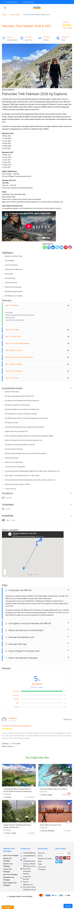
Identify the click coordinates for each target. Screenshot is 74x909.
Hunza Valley (15, 15)
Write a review (7, 746)
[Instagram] (70, 247)
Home (4, 15)
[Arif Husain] (68, 822)
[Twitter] (61, 247)
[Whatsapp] (44, 247)
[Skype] (57, 247)
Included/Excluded (12, 388)
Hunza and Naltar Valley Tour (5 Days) (53, 789)
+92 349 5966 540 (11, 2)
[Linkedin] (53, 247)
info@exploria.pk (28, 2)
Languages (8, 504)
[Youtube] (68, 857)
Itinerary (6, 300)
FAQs (5, 585)
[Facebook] (49, 247)
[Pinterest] (66, 247)
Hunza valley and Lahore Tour (50, 825)
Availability (7, 515)
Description (8, 89)
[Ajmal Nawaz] (32, 786)
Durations (7, 493)
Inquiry (68, 906)
